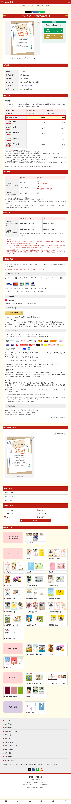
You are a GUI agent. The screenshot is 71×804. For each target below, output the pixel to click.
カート (8, 517)
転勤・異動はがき (54, 598)
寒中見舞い (8, 738)
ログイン (35, 521)
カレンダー (30, 543)
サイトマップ (55, 764)
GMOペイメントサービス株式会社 (20, 385)
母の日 (51, 572)
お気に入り (39, 22)
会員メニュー (8, 506)
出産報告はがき (10, 598)
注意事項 (22, 389)
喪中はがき (8, 735)
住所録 (41, 510)
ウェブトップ (8, 720)
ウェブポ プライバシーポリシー (18, 764)
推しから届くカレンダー (11, 745)
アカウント (9, 510)
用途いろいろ (31, 696)
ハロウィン (9, 585)
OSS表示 (47, 764)
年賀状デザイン (9, 727)
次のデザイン (37, 38)
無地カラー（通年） (12, 696)
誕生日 (29, 558)
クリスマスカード (11, 667)
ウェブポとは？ (9, 724)
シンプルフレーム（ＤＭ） (57, 683)
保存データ (42, 513)
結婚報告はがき (54, 585)
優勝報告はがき (54, 625)
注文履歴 (42, 517)
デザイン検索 (8, 500)
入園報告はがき (10, 612)
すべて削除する (60, 433)
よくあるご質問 (9, 760)
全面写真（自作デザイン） (14, 625)
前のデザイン (8, 38)
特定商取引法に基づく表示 (36, 764)
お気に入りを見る (10, 492)
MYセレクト (8, 489)
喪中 (29, 5)
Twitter (29, 769)
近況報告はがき (32, 585)
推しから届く (45, 5)
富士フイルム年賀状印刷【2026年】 (35, 787)
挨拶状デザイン (9, 742)
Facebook (33, 769)
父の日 (29, 572)
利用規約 (5, 764)
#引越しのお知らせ (26, 85)
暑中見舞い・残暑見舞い (35, 654)
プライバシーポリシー (37, 389)
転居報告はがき (32, 598)
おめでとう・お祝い (55, 558)
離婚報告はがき (10, 638)
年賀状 (23, 5)
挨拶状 (38, 5)
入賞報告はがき (32, 625)
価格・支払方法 (9, 749)
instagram (41, 769)
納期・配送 (8, 753)
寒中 (33, 5)
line (37, 769)
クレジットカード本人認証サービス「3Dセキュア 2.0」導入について (28, 291)
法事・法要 (30, 712)
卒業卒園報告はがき (55, 612)
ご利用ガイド (8, 756)
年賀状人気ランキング (11, 731)
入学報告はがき (32, 612)
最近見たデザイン (10, 496)
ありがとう (9, 572)
